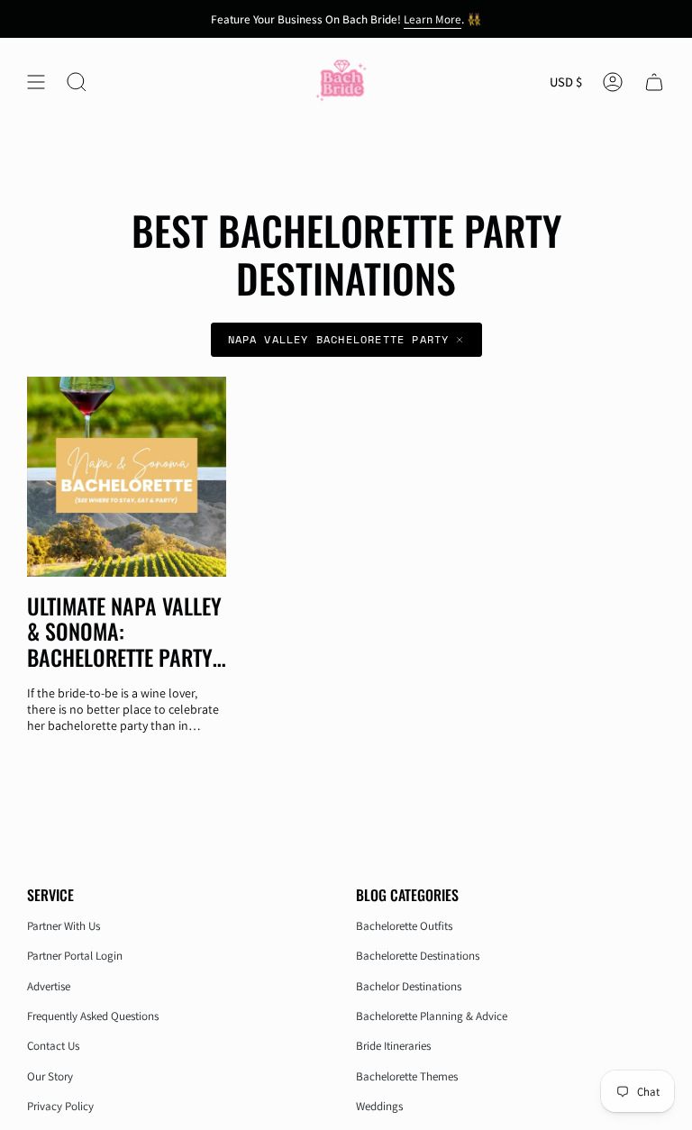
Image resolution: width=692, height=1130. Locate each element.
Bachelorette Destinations (417, 955)
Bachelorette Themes (407, 1076)
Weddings (379, 1106)
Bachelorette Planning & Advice (431, 1016)
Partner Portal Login (75, 955)
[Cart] (654, 82)
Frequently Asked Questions (93, 1016)
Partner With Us (63, 926)
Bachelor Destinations (408, 986)
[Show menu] (36, 82)
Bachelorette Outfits (404, 926)
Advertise (48, 986)
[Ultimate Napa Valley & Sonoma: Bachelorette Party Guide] (126, 476)
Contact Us (53, 1045)
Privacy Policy (60, 1106)
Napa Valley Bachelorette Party (339, 339)
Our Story (50, 1076)
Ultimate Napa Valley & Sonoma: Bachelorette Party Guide (124, 631)
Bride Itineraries (393, 1045)
